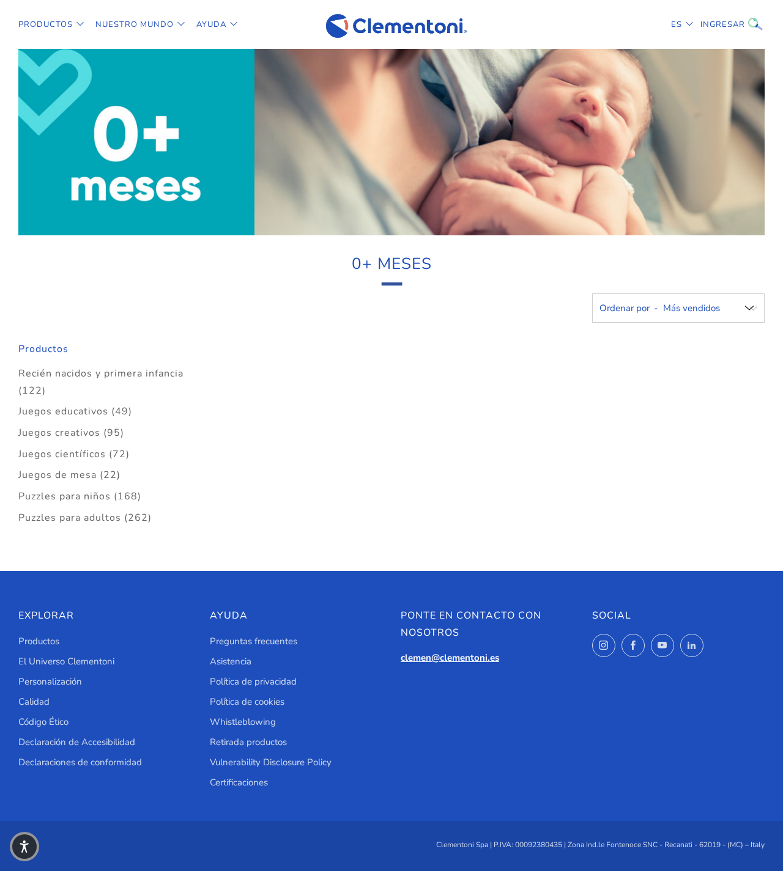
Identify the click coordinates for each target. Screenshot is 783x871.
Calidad (34, 702)
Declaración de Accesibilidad (76, 742)
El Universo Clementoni (66, 661)
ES (676, 24)
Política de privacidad (253, 681)
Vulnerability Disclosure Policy (271, 762)
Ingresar (709, 24)
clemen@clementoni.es (450, 658)
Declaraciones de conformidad (80, 762)
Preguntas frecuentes (253, 641)
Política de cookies (247, 702)
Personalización (50, 681)
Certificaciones (239, 782)
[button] (24, 846)
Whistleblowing (243, 722)
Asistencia (230, 661)
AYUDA (211, 24)
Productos (45, 24)
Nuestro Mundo (134, 24)
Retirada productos (248, 742)
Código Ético (43, 722)
